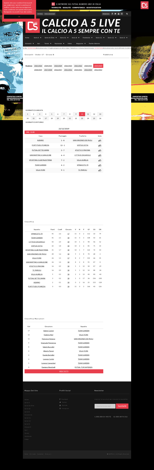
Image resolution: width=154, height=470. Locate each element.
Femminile (86, 38)
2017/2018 (48, 70)
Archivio (40, 14)
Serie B (74, 38)
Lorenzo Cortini (48, 359)
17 (46, 118)
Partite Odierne (94, 43)
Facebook (64, 399)
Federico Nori (48, 335)
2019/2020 (98, 66)
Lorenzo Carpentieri (48, 363)
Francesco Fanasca (48, 339)
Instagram (65, 408)
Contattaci (40, 454)
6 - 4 (62, 155)
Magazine (79, 43)
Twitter (64, 402)
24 (88, 118)
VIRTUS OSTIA (82, 145)
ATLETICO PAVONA (82, 150)
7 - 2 (62, 160)
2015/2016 (68, 70)
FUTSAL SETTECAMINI (40, 150)
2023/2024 (58, 66)
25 (94, 118)
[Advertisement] (64, 90)
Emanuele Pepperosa (48, 343)
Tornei (47, 43)
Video (70, 43)
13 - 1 (62, 145)
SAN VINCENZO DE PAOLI (82, 140)
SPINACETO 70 (82, 165)
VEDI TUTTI (63, 371)
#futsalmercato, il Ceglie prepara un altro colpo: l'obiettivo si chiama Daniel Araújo (54, 48)
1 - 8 (62, 140)
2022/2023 (68, 66)
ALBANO (40, 140)
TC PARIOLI (82, 170)
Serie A (36, 38)
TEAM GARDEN (40, 165)
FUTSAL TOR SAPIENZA (83, 367)
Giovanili (28, 43)
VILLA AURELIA (82, 160)
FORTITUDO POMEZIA (40, 145)
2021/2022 (78, 66)
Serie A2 (63, 38)
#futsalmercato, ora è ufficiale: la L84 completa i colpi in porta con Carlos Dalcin (119, 48)
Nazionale (58, 43)
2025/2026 (38, 66)
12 (94, 114)
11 (88, 114)
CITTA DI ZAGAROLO (83, 155)
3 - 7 (62, 150)
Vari (38, 43)
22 (76, 118)
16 (40, 118)
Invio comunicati (50, 14)
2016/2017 (58, 70)
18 (52, 118)
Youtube (64, 405)
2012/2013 (98, 70)
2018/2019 (38, 70)
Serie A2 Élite (49, 38)
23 (82, 118)
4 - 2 (62, 165)
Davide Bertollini (48, 355)
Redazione (106, 14)
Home (27, 38)
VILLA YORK (40, 170)
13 (100, 114)
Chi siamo (33, 454)
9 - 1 (62, 170)
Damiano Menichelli (48, 367)
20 (64, 118)
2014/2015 (78, 70)
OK (19, 17)
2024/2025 (48, 66)
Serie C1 (99, 38)
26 (100, 118)
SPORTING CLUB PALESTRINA (40, 160)
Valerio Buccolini (48, 347)
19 (58, 118)
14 (28, 118)
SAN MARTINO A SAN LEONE (40, 155)
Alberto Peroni (48, 351)
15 (33, 118)
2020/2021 (88, 66)
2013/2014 (88, 70)
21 (70, 118)
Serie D (122, 38)
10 (82, 114)
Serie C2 (111, 38)
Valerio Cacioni (48, 331)
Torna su (48, 454)
